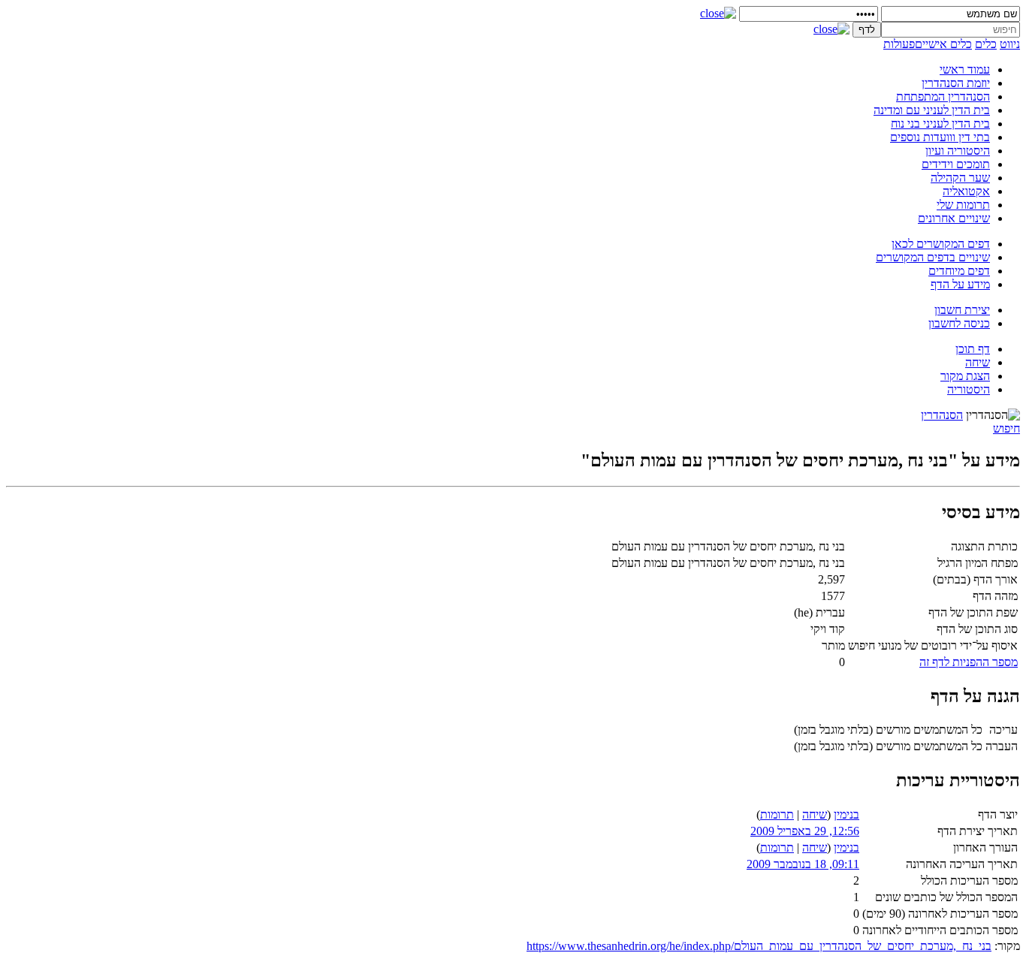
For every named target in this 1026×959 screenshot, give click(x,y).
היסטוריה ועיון (957, 150)
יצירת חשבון (962, 309)
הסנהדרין (942, 415)
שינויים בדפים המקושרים (933, 257)
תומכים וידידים (956, 164)
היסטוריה (968, 389)
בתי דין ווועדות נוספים (940, 137)
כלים (986, 44)
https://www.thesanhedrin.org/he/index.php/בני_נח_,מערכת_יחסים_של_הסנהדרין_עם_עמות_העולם (759, 945)
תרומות (777, 814)
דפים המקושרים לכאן (941, 243)
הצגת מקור (965, 375)
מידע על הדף (960, 284)
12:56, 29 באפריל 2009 (804, 831)
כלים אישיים (943, 44)
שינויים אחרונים (954, 218)
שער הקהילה (960, 177)
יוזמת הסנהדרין (956, 83)
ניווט (1010, 44)
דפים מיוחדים (959, 270)
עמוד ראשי (965, 69)
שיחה (977, 362)
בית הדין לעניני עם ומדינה (932, 110)
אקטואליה (966, 191)
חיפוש (1006, 428)
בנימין (846, 814)
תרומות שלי (963, 204)
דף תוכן (972, 348)
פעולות (899, 44)
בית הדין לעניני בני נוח (940, 123)
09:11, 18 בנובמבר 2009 (803, 864)
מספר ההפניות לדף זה (968, 662)
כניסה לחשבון (959, 323)
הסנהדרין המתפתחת (943, 96)
